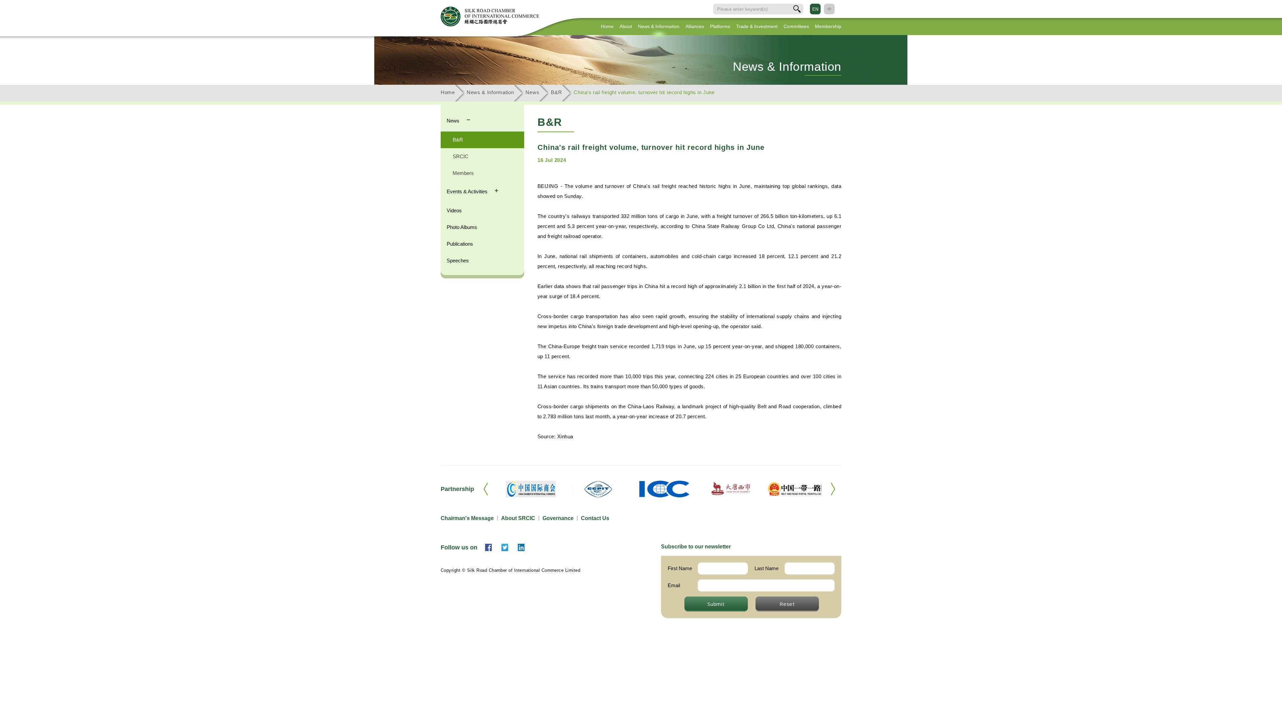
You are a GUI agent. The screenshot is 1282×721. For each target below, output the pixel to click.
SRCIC (460, 156)
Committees (796, 26)
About (626, 26)
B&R (556, 92)
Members (463, 173)
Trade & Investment (757, 26)
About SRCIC (518, 518)
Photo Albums (462, 227)
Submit (716, 603)
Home (607, 26)
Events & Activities (468, 191)
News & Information (658, 26)
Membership (828, 26)
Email (674, 585)
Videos (454, 210)
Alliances (694, 26)
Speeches (458, 260)
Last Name (767, 568)
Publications (460, 244)
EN (815, 9)
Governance (558, 518)
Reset (787, 603)
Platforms (720, 26)
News (532, 92)
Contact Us (595, 518)
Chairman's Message (467, 518)
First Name (680, 568)
